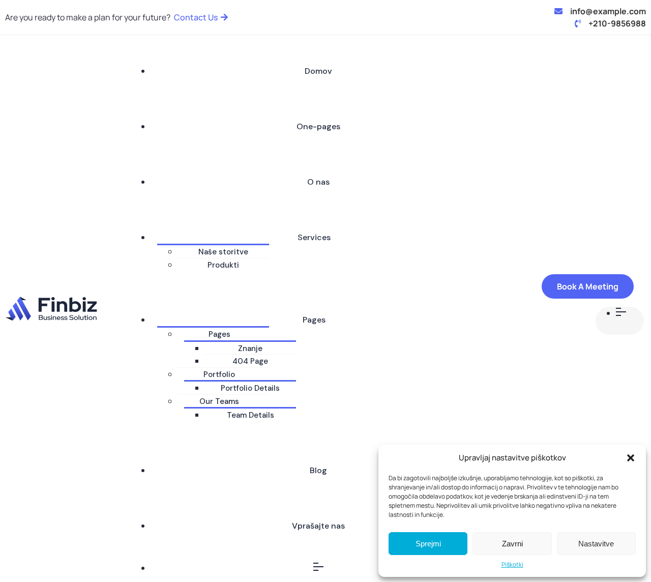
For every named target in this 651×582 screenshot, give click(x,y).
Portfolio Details (250, 388)
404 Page (250, 361)
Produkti (223, 265)
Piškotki (512, 564)
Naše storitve (223, 252)
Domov (318, 71)
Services (314, 237)
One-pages (318, 126)
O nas (318, 182)
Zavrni (512, 543)
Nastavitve (596, 543)
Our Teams (219, 401)
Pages (314, 319)
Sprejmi (428, 543)
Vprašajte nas (318, 525)
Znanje (250, 348)
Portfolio (219, 374)
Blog (318, 470)
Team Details (250, 415)
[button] (631, 458)
